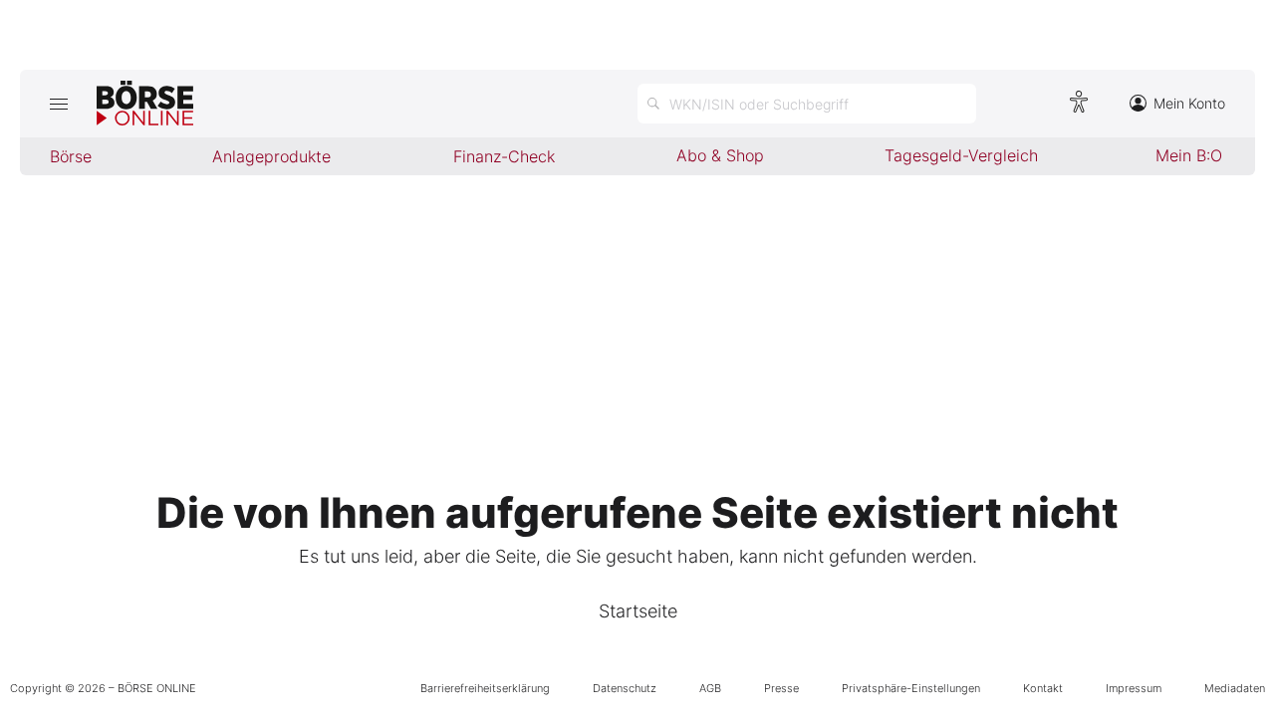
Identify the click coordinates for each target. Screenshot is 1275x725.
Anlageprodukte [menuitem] (271, 156)
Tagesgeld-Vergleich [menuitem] (961, 155)
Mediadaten (1234, 688)
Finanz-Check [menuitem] (504, 156)
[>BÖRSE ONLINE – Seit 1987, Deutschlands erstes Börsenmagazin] (145, 103)
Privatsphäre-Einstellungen (911, 688)
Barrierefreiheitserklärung (485, 688)
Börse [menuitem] (71, 156)
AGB (710, 688)
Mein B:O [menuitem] (1188, 155)
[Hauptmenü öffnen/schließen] (58, 103)
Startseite (638, 611)
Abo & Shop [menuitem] (720, 155)
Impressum (1133, 688)
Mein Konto (1189, 103)
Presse (781, 688)
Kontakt (1043, 688)
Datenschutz (624, 688)
